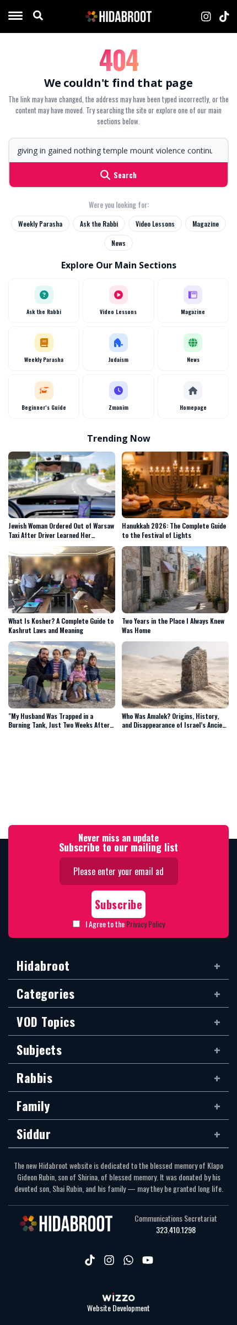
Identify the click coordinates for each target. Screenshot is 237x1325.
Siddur (34, 1133)
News (118, 243)
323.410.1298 (176, 1230)
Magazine (205, 223)
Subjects (39, 1049)
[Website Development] (118, 1298)
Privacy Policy (145, 924)
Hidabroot (43, 965)
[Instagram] (206, 16)
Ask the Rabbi (99, 223)
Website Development (118, 1308)
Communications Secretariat (175, 1218)
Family (33, 1105)
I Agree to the (125, 924)
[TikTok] (224, 16)
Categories (45, 993)
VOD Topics (46, 1021)
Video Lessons (155, 223)
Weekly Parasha (40, 223)
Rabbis (34, 1077)
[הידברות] (118, 17)
